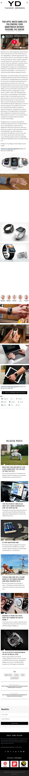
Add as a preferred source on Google (15, 392)
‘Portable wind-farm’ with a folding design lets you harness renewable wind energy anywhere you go (13, 579)
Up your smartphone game (10, 542)
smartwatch (14, 678)
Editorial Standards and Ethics (8, 747)
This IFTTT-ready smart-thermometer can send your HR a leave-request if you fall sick (14, 686)
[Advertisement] (14, 15)
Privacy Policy (18, 747)
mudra (16, 675)
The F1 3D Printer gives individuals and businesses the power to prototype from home (14, 695)
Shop (22, 675)
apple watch (8, 675)
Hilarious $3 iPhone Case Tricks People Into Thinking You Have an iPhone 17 (12, 618)
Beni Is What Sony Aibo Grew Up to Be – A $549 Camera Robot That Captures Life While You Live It (14, 469)
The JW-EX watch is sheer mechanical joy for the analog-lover (14, 653)
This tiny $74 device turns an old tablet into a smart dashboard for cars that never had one (13, 506)
